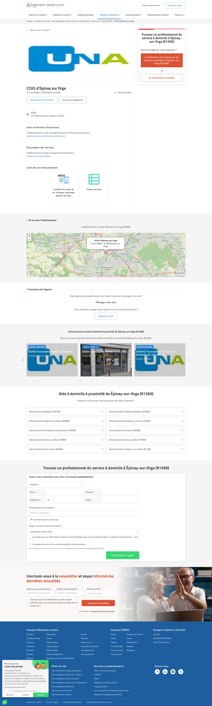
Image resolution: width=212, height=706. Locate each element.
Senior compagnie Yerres (97, 351)
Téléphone (36, 500)
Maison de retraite (37, 14)
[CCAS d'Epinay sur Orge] (106, 252)
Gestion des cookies (33, 702)
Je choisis (25, 695)
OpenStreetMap (174, 276)
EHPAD (97, 674)
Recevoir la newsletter (98, 603)
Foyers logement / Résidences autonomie (111, 690)
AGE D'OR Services (161, 642)
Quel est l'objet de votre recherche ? (159, 50)
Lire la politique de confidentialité (15, 687)
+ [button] (29, 235)
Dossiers (179, 14)
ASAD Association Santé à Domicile (50, 351)
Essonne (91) (84, 21)
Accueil (29, 21)
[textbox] (49, 500)
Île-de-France (71, 21)
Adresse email (93, 589)
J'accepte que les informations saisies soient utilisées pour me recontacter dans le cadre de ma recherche (53, 602)
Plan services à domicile (62, 690)
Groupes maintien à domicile (169, 630)
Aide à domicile (58, 21)
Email (88, 500)
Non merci (10, 695)
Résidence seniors (61, 14)
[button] (4, 702)
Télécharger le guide (122, 555)
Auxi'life (156, 634)
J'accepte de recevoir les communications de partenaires (59, 544)
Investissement (133, 14)
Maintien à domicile (109, 14)
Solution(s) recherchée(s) (38, 589)
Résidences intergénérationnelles (108, 694)
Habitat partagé (85, 14)
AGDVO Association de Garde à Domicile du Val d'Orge (155, 353)
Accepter (41, 695)
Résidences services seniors (105, 682)
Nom (33, 492)
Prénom (90, 492)
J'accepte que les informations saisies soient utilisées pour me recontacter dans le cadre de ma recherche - (85, 537)
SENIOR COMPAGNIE (162, 638)
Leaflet (160, 276)
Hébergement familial (157, 14)
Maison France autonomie (105, 670)
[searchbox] (84, 512)
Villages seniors (100, 686)
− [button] (29, 239)
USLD (96, 678)
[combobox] (50, 500)
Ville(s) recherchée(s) (67, 589)
